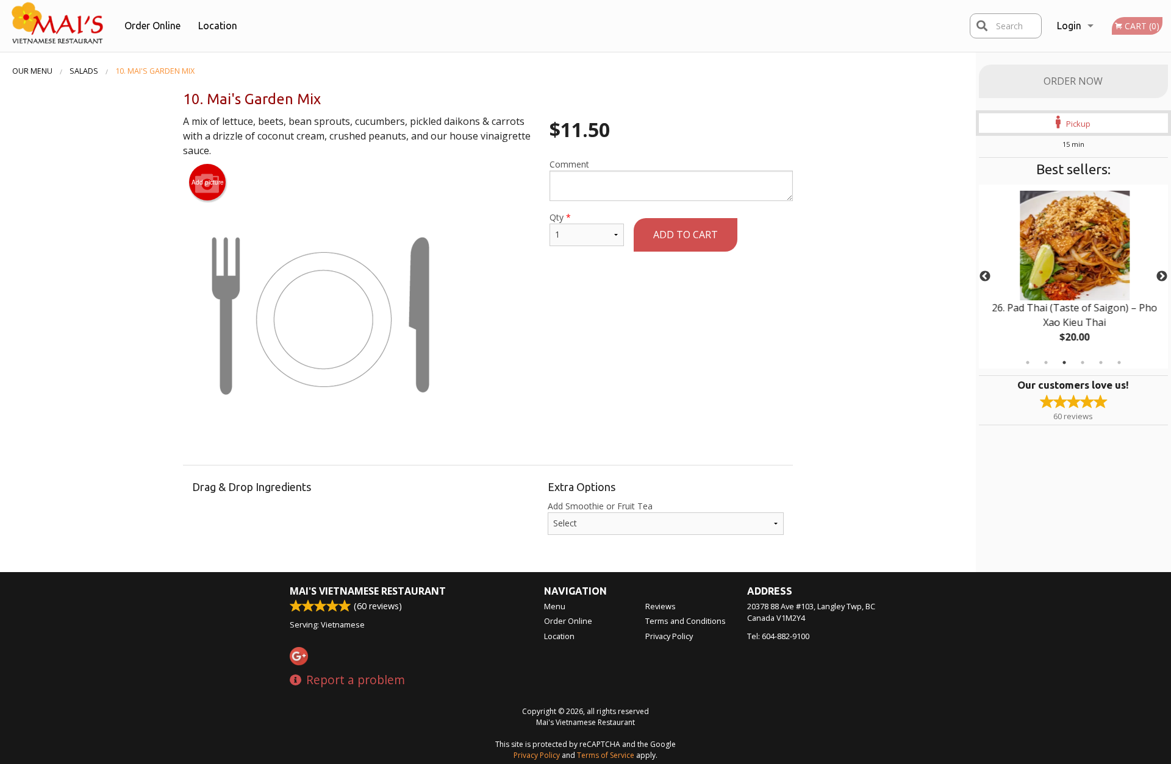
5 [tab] (1101, 362)
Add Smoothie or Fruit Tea (600, 506)
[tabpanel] (1073, 277)
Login (1069, 25)
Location (217, 25)
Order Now (1073, 81)
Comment (569, 164)
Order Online (152, 25)
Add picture (208, 182)
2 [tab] (1046, 362)
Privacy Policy (669, 636)
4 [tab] (1082, 362)
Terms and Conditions (685, 620)
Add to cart (685, 234)
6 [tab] (1119, 362)
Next (1162, 277)
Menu (554, 606)
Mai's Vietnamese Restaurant (368, 591)
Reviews (660, 606)
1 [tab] (1028, 362)
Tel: (778, 636)
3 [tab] (1064, 362)
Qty (560, 217)
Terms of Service (605, 755)
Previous (985, 277)
